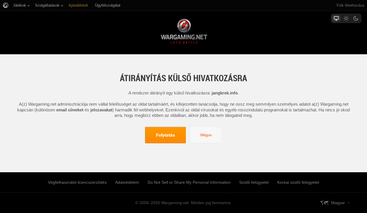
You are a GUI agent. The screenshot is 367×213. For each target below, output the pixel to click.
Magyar (338, 202)
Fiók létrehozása (350, 5)
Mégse (206, 135)
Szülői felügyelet (254, 182)
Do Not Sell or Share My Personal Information (189, 182)
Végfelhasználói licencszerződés (77, 182)
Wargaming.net (183, 32)
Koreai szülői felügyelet (298, 182)
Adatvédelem (127, 182)
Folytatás (165, 135)
